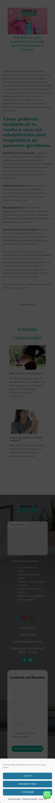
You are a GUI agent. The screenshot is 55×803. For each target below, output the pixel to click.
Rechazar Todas (27, 784)
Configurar (27, 792)
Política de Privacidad (29, 799)
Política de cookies (14, 799)
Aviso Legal (43, 799)
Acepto (27, 776)
